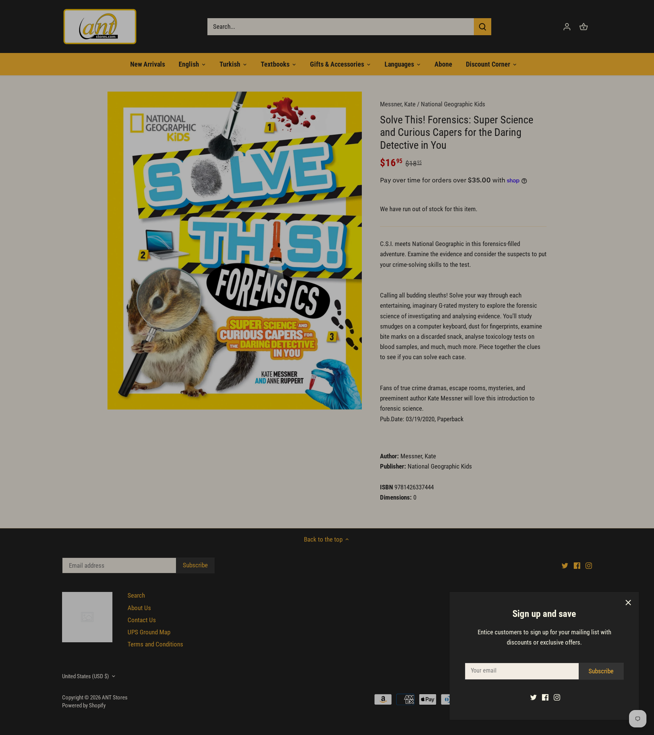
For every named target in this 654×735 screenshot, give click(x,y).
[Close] (628, 602)
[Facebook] (545, 697)
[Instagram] (557, 697)
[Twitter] (533, 697)
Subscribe (601, 671)
